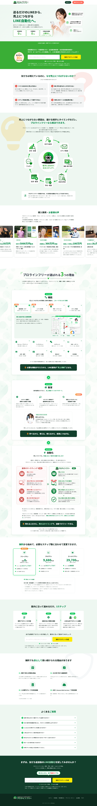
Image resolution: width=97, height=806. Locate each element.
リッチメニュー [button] (40, 345)
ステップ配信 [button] (74, 309)
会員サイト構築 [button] (40, 354)
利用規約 (55, 798)
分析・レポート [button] (74, 345)
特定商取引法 (61, 798)
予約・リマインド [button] (55, 307)
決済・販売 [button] (22, 354)
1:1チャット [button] (57, 345)
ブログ (82, 798)
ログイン (68, 2)
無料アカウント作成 (78, 2)
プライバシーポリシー (70, 798)
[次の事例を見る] (94, 241)
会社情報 (78, 798)
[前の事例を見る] (2, 241)
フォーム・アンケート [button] (22, 345)
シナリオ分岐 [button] (38, 307)
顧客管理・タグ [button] (21, 307)
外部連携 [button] (75, 354)
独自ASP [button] (57, 354)
